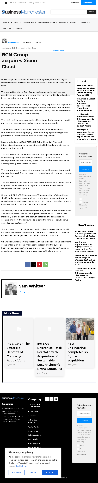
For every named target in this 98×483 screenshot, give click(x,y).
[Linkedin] (24, 292)
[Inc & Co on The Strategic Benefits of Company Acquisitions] (19, 329)
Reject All (33, 472)
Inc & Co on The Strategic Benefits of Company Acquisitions (18, 352)
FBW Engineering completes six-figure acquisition (78, 352)
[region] (33, 463)
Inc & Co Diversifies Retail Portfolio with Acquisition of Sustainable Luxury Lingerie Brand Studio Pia (49, 356)
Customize (16, 472)
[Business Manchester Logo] (24, 11)
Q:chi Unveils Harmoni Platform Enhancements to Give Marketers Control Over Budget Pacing (85, 120)
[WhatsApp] (45, 264)
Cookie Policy (21, 466)
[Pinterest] (39, 264)
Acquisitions (6, 48)
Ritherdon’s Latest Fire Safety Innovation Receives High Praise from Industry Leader (86, 105)
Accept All (50, 472)
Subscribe (85, 169)
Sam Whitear (13, 42)
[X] (33, 264)
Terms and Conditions (35, 405)
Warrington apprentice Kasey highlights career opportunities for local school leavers (86, 134)
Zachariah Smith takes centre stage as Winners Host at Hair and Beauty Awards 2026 (86, 90)
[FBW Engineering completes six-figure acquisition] (80, 329)
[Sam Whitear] (4, 42)
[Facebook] (27, 264)
